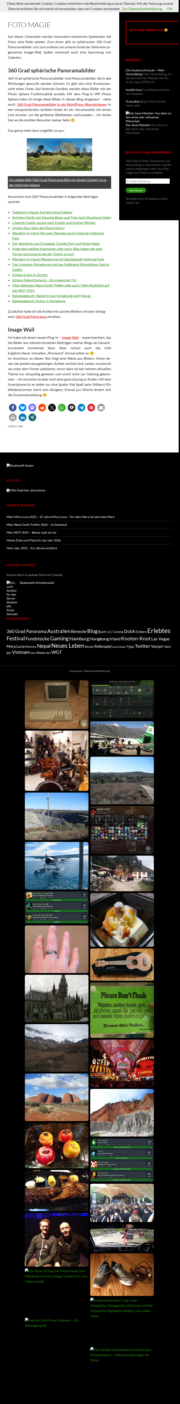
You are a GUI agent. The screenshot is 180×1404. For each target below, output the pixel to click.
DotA (129, 631)
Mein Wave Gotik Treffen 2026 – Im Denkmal (37, 524)
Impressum (75, 671)
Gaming (59, 638)
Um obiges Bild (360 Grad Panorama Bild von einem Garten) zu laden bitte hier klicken (58, 182)
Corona (118, 632)
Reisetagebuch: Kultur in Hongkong (38, 301)
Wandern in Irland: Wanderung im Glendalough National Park (58, 259)
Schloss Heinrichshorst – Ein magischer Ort (44, 280)
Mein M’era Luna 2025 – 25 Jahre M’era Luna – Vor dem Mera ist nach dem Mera (61, 517)
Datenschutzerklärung (97, 671)
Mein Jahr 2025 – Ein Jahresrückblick (32, 548)
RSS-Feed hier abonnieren (28, 490)
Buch (102, 631)
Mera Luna (16, 646)
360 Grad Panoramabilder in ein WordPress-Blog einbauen (62, 104)
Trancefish (133, 101)
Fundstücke (37, 638)
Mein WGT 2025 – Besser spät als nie (31, 532)
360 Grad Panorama (31, 316)
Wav (33, 652)
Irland (115, 638)
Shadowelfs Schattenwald (37, 582)
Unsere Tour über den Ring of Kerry (38, 228)
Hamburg (79, 638)
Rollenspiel (103, 646)
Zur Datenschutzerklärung (142, 9)
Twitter (142, 646)
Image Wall (70, 337)
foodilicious (134, 90)
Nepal (44, 646)
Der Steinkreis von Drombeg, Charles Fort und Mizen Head (56, 243)
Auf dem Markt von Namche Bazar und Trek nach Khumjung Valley (61, 217)
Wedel (40, 652)
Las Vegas (160, 638)
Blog (92, 631)
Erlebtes (158, 630)
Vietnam (21, 652)
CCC (109, 632)
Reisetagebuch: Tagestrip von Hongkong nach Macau (51, 296)
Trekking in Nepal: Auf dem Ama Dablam (42, 212)
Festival (16, 638)
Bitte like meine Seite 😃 (149, 30)
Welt (48, 652)
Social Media (119, 646)
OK (169, 9)
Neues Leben (67, 645)
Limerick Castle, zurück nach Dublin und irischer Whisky (53, 222)
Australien (58, 631)
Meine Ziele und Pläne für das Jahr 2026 (34, 540)
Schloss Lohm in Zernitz (30, 275)
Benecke (79, 631)
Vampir (157, 646)
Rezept (89, 646)
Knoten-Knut (136, 638)
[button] (13, 407)
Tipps (130, 646)
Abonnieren (136, 190)
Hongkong (99, 638)
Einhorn (141, 632)
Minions (30, 646)
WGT (56, 652)
